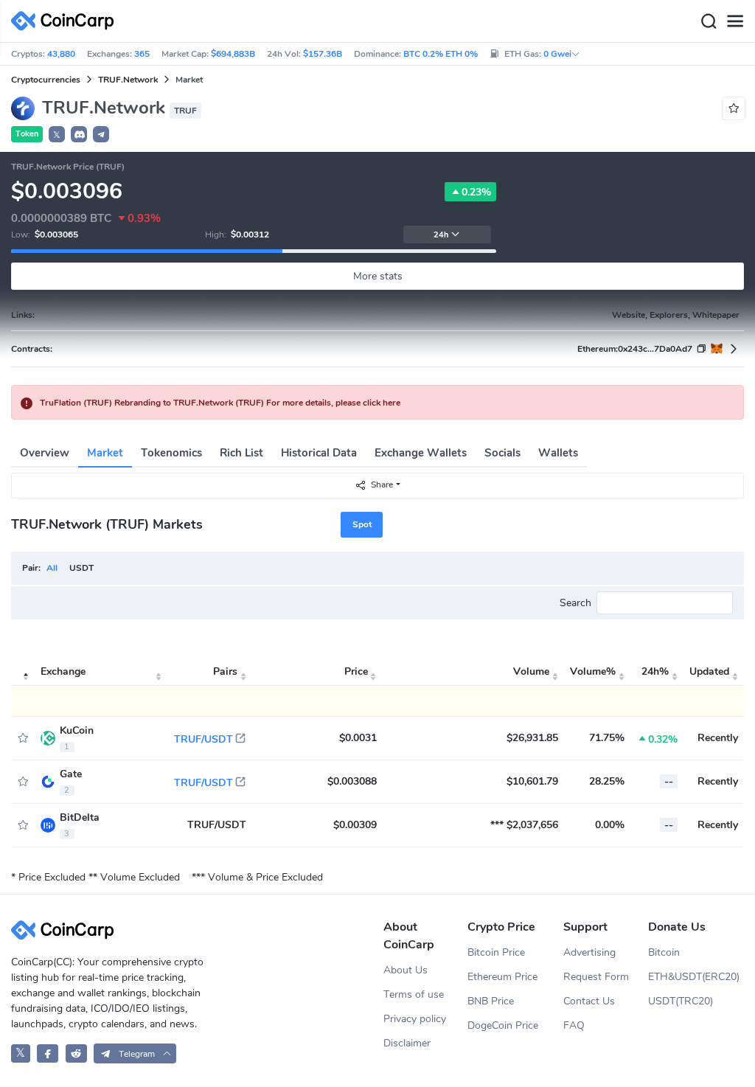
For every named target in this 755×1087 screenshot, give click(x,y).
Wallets (558, 452)
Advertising (589, 952)
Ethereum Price (502, 977)
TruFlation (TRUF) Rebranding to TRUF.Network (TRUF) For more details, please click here (220, 403)
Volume (531, 671)
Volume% (593, 671)
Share (382, 484)
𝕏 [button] (56, 135)
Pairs (225, 671)
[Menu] (735, 21)
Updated (709, 671)
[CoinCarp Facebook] (47, 1053)
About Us (405, 970)
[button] (79, 134)
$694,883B (233, 54)
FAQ (574, 1025)
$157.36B (322, 54)
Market (105, 452)
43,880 (61, 54)
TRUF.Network (128, 80)
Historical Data (319, 452)
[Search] (708, 21)
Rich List (241, 452)
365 (142, 54)
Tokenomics (171, 452)
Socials (502, 452)
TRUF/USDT (203, 739)
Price (356, 671)
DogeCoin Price (502, 1025)
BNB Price (490, 1001)
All (52, 568)
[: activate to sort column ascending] (23, 672)
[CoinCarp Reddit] (76, 1053)
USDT (81, 568)
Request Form (596, 977)
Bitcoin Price (496, 952)
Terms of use (413, 994)
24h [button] (441, 234)
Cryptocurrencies (45, 80)
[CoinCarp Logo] (66, 21)
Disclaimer (407, 1043)
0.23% (476, 192)
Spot (362, 524)
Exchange (63, 671)
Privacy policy (414, 1019)
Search (575, 603)
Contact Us (589, 1001)
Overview (44, 452)
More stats (378, 276)
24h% (655, 671)
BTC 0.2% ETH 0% (440, 54)
